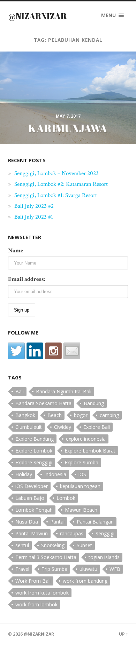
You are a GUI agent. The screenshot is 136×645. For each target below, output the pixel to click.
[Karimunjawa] (68, 97)
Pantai (57, 521)
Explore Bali (96, 427)
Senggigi (105, 533)
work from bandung (85, 580)
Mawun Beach (81, 509)
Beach (54, 415)
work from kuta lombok (42, 592)
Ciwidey (62, 427)
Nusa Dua (26, 521)
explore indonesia (86, 438)
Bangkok (25, 415)
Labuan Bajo (29, 498)
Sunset (84, 545)
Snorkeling (53, 545)
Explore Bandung (34, 438)
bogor (81, 415)
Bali (19, 391)
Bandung (94, 403)
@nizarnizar (37, 16)
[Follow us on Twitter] (16, 351)
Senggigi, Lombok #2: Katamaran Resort (61, 184)
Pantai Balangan (95, 521)
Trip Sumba (54, 569)
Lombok (65, 498)
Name (15, 250)
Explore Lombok (33, 450)
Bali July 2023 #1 (33, 217)
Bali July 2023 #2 (34, 206)
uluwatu (88, 569)
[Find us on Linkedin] (35, 351)
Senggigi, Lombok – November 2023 (56, 173)
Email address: (26, 279)
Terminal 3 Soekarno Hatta (45, 557)
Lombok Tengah (34, 509)
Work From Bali (33, 580)
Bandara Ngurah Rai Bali (63, 391)
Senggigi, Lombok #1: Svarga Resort (55, 195)
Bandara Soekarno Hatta (43, 403)
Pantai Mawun (31, 533)
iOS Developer (31, 486)
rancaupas (71, 533)
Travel (22, 569)
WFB (114, 569)
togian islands (104, 557)
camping (109, 415)
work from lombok (36, 604)
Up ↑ (123, 634)
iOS (82, 474)
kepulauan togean (80, 486)
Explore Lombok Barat (90, 450)
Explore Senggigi (33, 462)
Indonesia (55, 474)
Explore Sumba (81, 462)
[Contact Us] (71, 351)
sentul (22, 545)
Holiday (23, 474)
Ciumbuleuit (28, 427)
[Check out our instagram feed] (53, 351)
